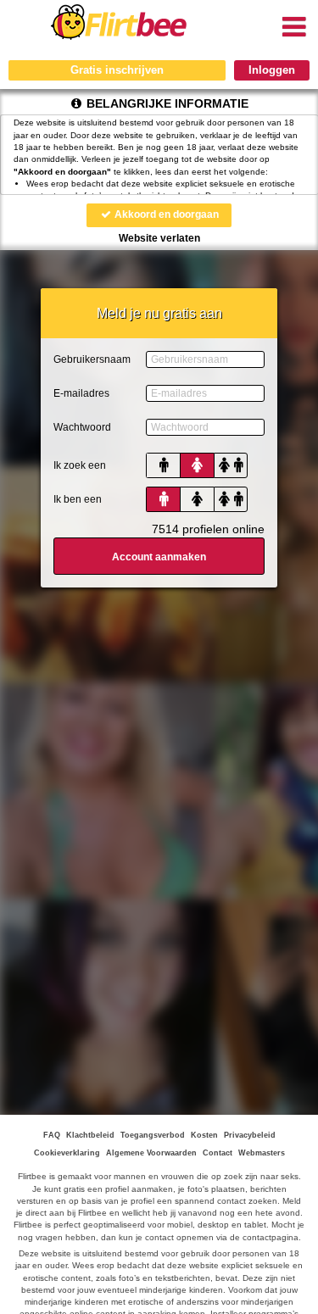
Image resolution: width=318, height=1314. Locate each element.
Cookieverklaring (67, 1153)
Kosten (204, 1135)
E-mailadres (81, 393)
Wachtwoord (82, 427)
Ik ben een (77, 499)
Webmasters (261, 1153)
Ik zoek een (79, 465)
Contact (217, 1153)
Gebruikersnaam (92, 359)
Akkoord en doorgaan (165, 214)
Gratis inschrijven (117, 70)
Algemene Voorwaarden (151, 1153)
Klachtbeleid (90, 1135)
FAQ (51, 1135)
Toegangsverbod (152, 1135)
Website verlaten (159, 238)
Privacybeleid (250, 1135)
